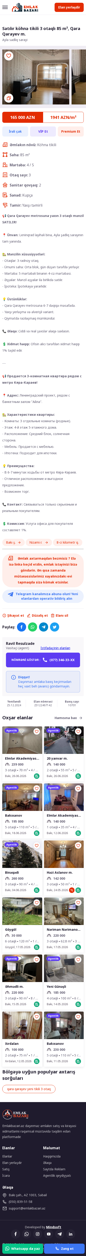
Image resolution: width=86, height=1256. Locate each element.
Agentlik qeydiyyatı (57, 1175)
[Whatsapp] (32, 627)
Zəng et (67, 1248)
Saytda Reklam (54, 1169)
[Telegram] (43, 627)
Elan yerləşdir (69, 7)
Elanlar (7, 1156)
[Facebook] (21, 627)
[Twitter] (54, 627)
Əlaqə (47, 1162)
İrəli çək (15, 131)
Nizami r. (36, 542)
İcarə (6, 1175)
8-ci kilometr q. (68, 542)
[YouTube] (48, 1234)
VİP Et (43, 131)
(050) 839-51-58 (20, 1201)
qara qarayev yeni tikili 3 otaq (29, 1089)
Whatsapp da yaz (25, 1248)
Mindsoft (53, 1227)
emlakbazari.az (27, 1208)
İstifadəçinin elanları (55, 648)
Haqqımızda (52, 1156)
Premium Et (70, 131)
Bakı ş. (11, 542)
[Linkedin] (70, 1234)
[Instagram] (37, 1234)
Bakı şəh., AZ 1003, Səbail (28, 1195)
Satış (6, 1169)
